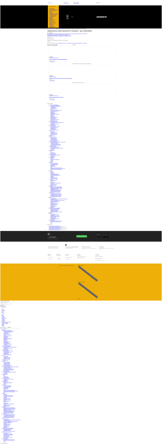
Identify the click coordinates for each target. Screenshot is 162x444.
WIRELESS (52, 207)
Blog (2, 312)
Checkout (3, 316)
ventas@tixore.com (66, 3)
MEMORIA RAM (53, 128)
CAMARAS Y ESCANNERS (53, 141)
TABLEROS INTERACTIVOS (55, 218)
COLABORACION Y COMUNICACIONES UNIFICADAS (12, 419)
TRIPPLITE (85, 33)
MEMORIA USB (53, 129)
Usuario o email (2, 302)
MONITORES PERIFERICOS (8, 338)
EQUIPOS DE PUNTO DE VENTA (9, 416)
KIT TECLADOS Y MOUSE (8, 335)
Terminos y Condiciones (5, 323)
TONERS (52, 161)
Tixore (64, 265)
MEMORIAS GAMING (54, 177)
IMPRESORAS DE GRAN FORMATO (56, 186)
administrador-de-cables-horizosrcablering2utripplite (74, 33)
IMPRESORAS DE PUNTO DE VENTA (56, 188)
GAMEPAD (52, 176)
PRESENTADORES (53, 118)
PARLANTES (53, 116)
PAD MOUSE (53, 180)
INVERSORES (53, 165)
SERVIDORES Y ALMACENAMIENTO (8, 428)
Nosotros (3, 310)
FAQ (2, 311)
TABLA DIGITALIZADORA (55, 119)
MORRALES (52, 114)
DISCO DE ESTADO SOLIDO (8, 395)
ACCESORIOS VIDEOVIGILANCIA (9, 439)
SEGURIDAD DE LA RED (54, 203)
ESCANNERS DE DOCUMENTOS (56, 144)
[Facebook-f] (98, 237)
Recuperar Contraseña (3, 306)
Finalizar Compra (4, 318)
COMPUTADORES (52, 150)
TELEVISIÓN (53, 219)
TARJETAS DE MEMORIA (8, 354)
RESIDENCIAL (53, 124)
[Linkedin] (107, 237)
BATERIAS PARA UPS (54, 164)
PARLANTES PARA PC (7, 341)
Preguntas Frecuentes (5, 322)
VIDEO (50, 213)
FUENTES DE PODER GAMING (55, 175)
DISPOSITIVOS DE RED (54, 174)
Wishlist (3, 325)
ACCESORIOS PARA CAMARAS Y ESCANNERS (11, 366)
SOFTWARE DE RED (7, 425)
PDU (4, 389)
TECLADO (52, 183)
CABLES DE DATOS (54, 138)
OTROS (52, 160)
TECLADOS (5, 344)
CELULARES (6, 372)
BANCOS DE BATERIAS (7, 386)
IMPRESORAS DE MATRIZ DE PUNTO (56, 187)
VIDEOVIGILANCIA (52, 220)
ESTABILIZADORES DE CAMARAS (56, 110)
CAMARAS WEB (53, 107)
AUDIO (59, 28)
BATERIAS (50, 135)
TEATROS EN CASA (54, 134)
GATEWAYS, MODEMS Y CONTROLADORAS (58, 200)
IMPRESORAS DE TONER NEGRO (56, 190)
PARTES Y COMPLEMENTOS (55, 201)
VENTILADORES (53, 185)
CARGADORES (6, 333)
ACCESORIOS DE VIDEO (7, 432)
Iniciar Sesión (2, 305)
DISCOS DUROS (6, 351)
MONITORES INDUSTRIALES (55, 215)
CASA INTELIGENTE (54, 108)
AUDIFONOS (51, 76)
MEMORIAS (52, 112)
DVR (51, 222)
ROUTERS (52, 202)
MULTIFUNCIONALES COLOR (55, 191)
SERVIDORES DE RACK (54, 210)
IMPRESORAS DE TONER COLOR (56, 189)
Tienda (3, 324)
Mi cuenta (3, 319)
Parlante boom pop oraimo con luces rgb (56, 97)
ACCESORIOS (63, 28)
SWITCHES (52, 205)
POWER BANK (6, 360)
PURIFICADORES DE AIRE (8, 348)
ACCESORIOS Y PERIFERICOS (6, 330)
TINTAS (5, 383)
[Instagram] (101, 237)
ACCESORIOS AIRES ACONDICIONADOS (57, 122)
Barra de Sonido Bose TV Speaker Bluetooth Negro (58, 59)
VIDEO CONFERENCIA (54, 120)
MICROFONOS (53, 113)
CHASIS (52, 172)
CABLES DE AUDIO (54, 137)
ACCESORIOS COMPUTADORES (56, 105)
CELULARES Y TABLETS (53, 146)
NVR (51, 223)
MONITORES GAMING (54, 178)
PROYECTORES (6, 436)
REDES (50, 197)
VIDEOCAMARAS (6, 370)
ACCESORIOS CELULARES (55, 147)
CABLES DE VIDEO (54, 139)
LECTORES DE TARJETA (54, 127)
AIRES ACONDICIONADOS (53, 121)
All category (3, 329)
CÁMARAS (52, 171)
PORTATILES (53, 152)
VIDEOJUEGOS (53, 156)
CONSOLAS (52, 155)
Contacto (3, 317)
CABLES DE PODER (7, 363)
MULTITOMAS (53, 166)
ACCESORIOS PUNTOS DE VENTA (56, 193)
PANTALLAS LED (6, 435)
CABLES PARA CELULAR (55, 140)
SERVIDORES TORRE (7, 430)
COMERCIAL (6, 347)
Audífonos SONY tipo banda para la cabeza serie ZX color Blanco (60, 78)
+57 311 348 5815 (76, 3)
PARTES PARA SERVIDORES (55, 208)
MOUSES (52, 115)
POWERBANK (53, 117)
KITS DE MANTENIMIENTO (55, 159)
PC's (51, 181)
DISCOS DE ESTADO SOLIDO (55, 126)
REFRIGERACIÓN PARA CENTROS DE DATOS (58, 168)
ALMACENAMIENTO (52, 125)
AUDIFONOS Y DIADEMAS (55, 106)
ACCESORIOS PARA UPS (54, 163)
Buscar (9, 327)
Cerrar (6, 443)
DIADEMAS (52, 173)
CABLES (50, 136)
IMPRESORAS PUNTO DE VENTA (56, 196)
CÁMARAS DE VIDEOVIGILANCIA (56, 221)
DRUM (52, 158)
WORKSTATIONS (53, 153)
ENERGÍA (50, 162)
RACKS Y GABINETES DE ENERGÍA (9, 390)
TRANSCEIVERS (53, 206)
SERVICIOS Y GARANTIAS (55, 209)
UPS (4, 392)
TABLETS (52, 149)
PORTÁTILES (53, 182)
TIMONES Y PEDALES (54, 184)
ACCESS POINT (53, 198)
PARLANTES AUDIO (55, 95)
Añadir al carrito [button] (52, 61)
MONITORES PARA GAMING (55, 216)
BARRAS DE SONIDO (55, 57)
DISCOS (52, 109)
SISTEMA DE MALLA (54, 204)
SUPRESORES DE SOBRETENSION (56, 169)
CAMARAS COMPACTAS (54, 142)
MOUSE (52, 179)
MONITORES (6, 433)
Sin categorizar (51, 212)
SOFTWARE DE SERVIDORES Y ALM (56, 211)
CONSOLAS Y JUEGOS (52, 154)
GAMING (3, 393)
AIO (51, 151)
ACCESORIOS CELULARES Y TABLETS (57, 148)
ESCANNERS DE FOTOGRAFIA (8, 369)
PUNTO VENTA (4, 413)
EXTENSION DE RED (54, 199)
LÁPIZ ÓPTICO (53, 111)
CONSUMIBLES (51, 157)
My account (3, 320)
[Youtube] (104, 237)
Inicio (56, 28)
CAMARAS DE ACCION (54, 143)
